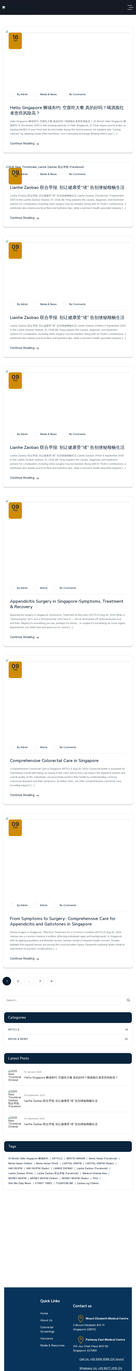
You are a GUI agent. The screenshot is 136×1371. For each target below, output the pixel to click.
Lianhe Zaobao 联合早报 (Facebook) (58, 1173)
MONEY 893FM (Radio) (75, 1178)
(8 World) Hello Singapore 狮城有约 (28, 1158)
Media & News (48, 94)
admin (24, 94)
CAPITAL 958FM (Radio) (99, 1163)
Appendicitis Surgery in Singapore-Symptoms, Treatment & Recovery (66, 604)
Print (95, 1178)
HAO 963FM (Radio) (37, 1168)
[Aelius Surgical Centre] (17, 7)
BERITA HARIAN (75, 1158)
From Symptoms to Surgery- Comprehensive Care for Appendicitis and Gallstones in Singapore (63, 921)
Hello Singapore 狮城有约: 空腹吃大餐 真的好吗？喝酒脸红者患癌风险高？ (67, 110)
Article (43, 587)
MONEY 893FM (17, 1178)
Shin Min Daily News (19, 1183)
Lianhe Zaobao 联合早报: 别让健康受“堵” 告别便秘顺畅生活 (67, 187)
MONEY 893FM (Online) (44, 1178)
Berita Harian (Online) (20, 1163)
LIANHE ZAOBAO (63, 1168)
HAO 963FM (15, 1168)
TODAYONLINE (64, 1183)
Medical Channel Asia (94, 1173)
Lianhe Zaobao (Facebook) (92, 1168)
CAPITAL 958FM (72, 1163)
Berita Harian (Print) (47, 1163)
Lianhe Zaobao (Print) (20, 1173)
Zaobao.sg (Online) (88, 1183)
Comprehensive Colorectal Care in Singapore (54, 761)
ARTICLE (57, 1158)
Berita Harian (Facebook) (103, 1158)
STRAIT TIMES (43, 1183)
